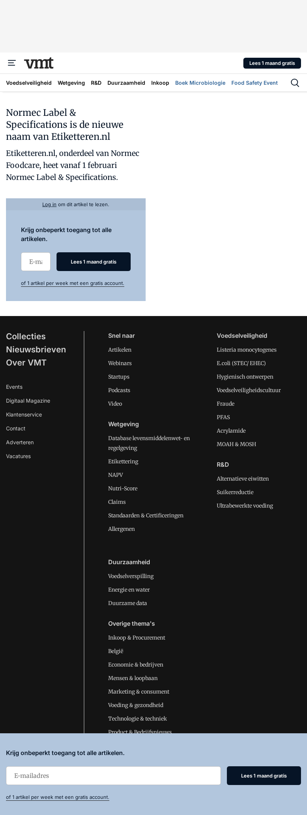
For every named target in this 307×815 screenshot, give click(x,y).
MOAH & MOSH (236, 444)
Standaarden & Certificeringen (145, 515)
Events (14, 387)
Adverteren (20, 442)
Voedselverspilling (131, 576)
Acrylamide (231, 430)
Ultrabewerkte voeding (245, 505)
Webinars (120, 363)
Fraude (225, 403)
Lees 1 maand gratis (272, 63)
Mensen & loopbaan (133, 678)
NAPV (115, 475)
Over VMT (26, 362)
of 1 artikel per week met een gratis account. (72, 283)
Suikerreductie (235, 492)
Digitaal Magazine (28, 400)
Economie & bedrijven (135, 664)
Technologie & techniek (137, 718)
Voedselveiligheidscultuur (249, 390)
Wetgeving (123, 424)
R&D (223, 464)
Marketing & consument (138, 691)
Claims (117, 502)
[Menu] (12, 62)
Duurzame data (127, 603)
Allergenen (121, 529)
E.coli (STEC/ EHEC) (241, 363)
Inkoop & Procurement (136, 637)
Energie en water (129, 589)
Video (115, 403)
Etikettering (123, 461)
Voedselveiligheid (242, 335)
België (115, 651)
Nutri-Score (122, 488)
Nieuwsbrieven (36, 349)
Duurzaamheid (129, 562)
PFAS (223, 417)
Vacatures (18, 456)
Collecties (26, 336)
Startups (119, 376)
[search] (295, 82)
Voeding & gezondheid (135, 705)
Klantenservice (24, 414)
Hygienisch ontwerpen (245, 376)
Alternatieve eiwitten (243, 478)
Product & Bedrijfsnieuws (140, 732)
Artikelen (119, 349)
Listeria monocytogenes (247, 349)
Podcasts (119, 390)
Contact (15, 428)
